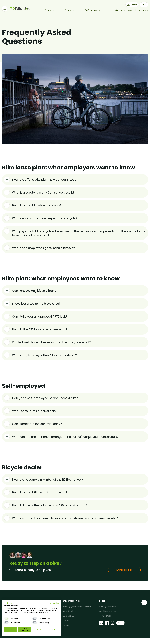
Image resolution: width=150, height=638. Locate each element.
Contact (67, 625)
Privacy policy (53, 603)
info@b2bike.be (70, 611)
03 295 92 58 (68, 616)
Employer (50, 10)
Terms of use (105, 616)
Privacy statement (108, 606)
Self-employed (93, 10)
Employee (70, 10)
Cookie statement (107, 611)
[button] (8, 603)
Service (66, 620)
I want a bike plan (124, 570)
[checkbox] (6, 618)
